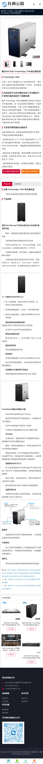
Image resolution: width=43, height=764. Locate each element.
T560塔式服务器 (35, 570)
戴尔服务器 (6, 576)
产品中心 (10, 11)
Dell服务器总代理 (23, 570)
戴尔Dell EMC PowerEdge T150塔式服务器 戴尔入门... (31, 625)
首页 (4, 11)
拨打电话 (34, 762)
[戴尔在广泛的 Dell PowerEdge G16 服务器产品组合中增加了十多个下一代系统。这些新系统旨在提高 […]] (11, 640)
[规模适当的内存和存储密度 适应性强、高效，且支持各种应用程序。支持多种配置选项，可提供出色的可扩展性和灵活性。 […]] (11, 611)
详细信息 (11, 629)
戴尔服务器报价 (29, 576)
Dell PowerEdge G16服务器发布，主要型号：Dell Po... (11, 650)
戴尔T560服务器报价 (21, 573)
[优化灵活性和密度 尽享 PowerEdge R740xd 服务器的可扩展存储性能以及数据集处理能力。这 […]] (31, 644)
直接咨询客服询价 (31, 171)
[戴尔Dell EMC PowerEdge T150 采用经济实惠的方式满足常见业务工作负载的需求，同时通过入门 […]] (31, 611)
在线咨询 (17, 762)
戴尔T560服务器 (8, 573)
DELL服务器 (19, 11)
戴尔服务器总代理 (17, 576)
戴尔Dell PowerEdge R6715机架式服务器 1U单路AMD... (11, 625)
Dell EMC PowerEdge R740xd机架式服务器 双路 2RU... (31, 658)
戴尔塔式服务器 (34, 573)
